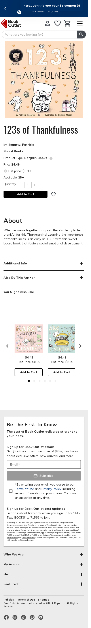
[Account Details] (48, 23)
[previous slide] (5, 8)
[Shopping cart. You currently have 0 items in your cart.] (67, 23)
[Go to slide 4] (45, 381)
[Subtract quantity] (22, 185)
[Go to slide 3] (39, 381)
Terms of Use (26, 599)
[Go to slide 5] (50, 381)
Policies (9, 599)
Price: (11, 164)
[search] (81, 34)
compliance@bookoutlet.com (22, 540)
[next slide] (79, 346)
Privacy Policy (12, 538)
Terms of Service (28, 538)
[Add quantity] (34, 185)
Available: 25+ (14, 177)
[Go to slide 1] (29, 381)
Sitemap (43, 599)
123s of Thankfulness (41, 129)
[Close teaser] (19, 12)
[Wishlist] (58, 23)
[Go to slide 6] (55, 381)
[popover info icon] (51, 158)
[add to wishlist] (53, 194)
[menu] (79, 23)
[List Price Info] (5, 171)
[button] (52, 5)
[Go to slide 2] (34, 381)
